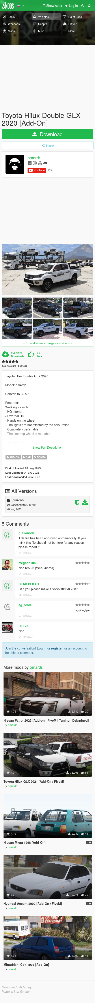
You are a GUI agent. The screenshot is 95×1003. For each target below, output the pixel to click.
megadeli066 (28, 563)
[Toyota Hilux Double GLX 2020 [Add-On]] (47, 269)
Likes (39, 356)
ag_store (25, 605)
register (57, 648)
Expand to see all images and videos (47, 343)
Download (50, 134)
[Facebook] (30, 162)
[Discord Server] (45, 162)
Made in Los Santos (16, 991)
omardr (34, 158)
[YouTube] (40, 162)
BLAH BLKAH (29, 584)
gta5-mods (27, 533)
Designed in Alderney (17, 987)
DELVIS (24, 626)
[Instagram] (35, 162)
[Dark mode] (83, 5)
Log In (42, 648)
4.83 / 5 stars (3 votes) (14, 366)
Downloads (17, 356)
